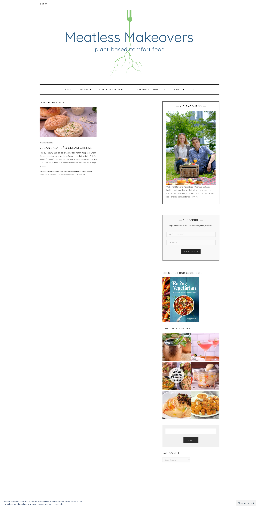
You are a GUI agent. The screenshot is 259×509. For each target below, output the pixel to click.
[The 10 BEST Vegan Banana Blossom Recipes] (176, 376)
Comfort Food (58, 171)
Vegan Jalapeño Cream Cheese (66, 148)
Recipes (84, 89)
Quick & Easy (81, 171)
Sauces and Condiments (48, 175)
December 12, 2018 (46, 143)
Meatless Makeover (70, 171)
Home (68, 89)
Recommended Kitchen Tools (148, 89)
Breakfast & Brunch (46, 171)
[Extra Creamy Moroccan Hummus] (176, 405)
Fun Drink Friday (110, 89)
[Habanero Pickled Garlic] (205, 376)
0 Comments (81, 175)
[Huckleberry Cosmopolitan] (205, 347)
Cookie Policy (58, 504)
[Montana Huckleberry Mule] (176, 347)
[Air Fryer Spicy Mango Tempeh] (205, 405)
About (178, 89)
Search (191, 440)
